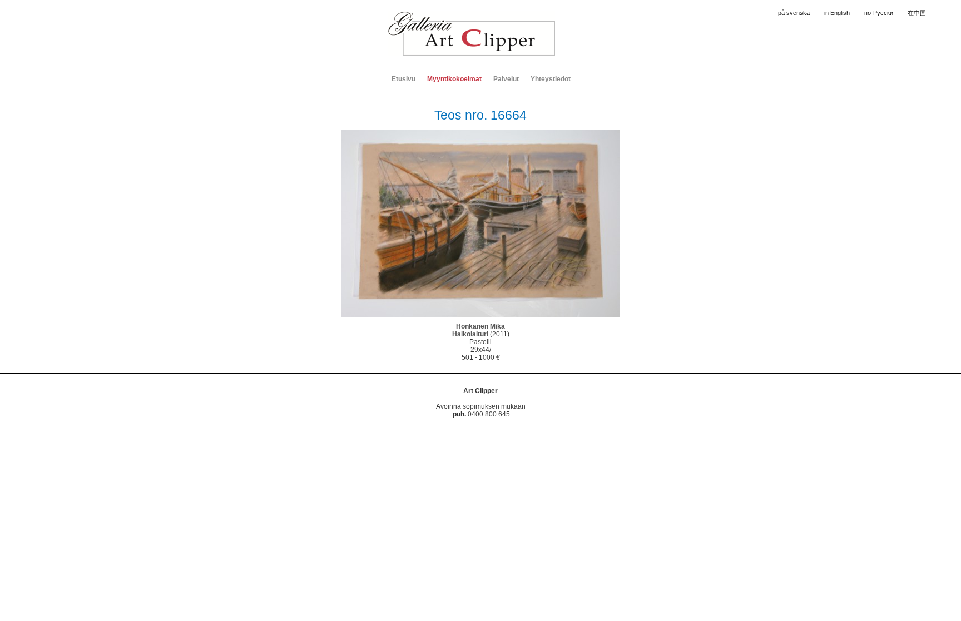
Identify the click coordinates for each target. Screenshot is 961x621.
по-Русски (878, 12)
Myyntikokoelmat (454, 79)
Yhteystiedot (551, 79)
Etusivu (403, 79)
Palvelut (506, 79)
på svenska (794, 12)
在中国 (917, 12)
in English (837, 12)
